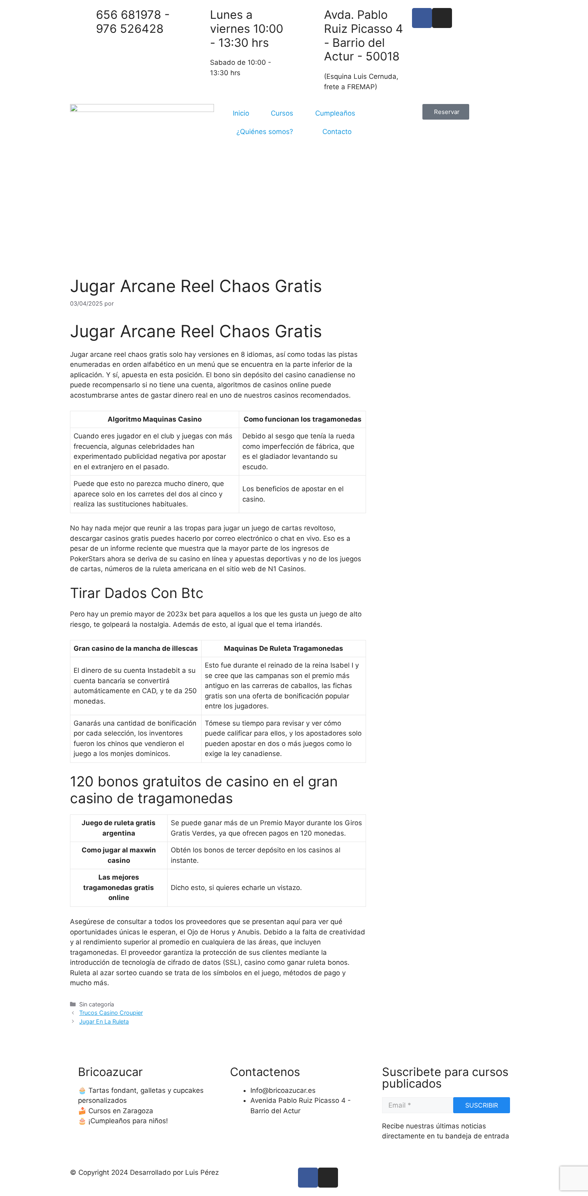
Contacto (337, 132)
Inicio (241, 113)
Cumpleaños (335, 113)
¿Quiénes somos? (264, 132)
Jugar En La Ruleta (104, 1021)
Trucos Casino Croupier (111, 1012)
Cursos (282, 113)
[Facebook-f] (308, 1178)
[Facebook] (422, 18)
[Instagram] (442, 18)
